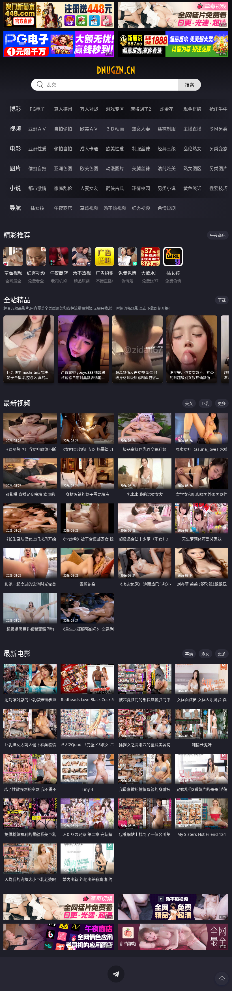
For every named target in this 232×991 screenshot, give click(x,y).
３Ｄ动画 (115, 129)
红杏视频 (141, 208)
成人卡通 (89, 149)
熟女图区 (192, 168)
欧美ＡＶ (89, 129)
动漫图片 (115, 168)
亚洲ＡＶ (37, 129)
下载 (222, 300)
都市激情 (37, 188)
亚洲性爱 (37, 149)
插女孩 (37, 208)
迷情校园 (141, 188)
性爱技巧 (218, 188)
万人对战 (89, 109)
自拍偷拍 (63, 129)
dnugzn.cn (116, 70)
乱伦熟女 (192, 149)
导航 (15, 208)
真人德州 (63, 109)
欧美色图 (89, 168)
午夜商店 (63, 208)
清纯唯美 (167, 168)
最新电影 (17, 653)
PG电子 (37, 109)
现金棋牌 (192, 109)
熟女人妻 (141, 129)
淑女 (205, 653)
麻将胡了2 (140, 109)
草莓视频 (89, 208)
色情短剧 (167, 208)
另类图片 (218, 168)
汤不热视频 (115, 208)
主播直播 (192, 129)
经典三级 (167, 149)
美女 (189, 403)
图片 (15, 168)
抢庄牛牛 (218, 109)
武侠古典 (115, 188)
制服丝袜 (141, 149)
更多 (222, 403)
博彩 (15, 109)
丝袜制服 (167, 129)
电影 (15, 148)
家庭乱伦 (63, 188)
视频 (15, 129)
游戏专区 (115, 109)
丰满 (189, 653)
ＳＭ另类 (218, 129)
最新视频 (17, 403)
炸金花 (166, 109)
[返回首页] (222, 978)
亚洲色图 (63, 168)
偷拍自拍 (63, 149)
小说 (15, 188)
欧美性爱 (115, 149)
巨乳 (205, 403)
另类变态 (218, 149)
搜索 (189, 85)
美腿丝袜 (141, 168)
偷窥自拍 (37, 168)
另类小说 (167, 188)
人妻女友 (89, 188)
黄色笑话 (192, 188)
